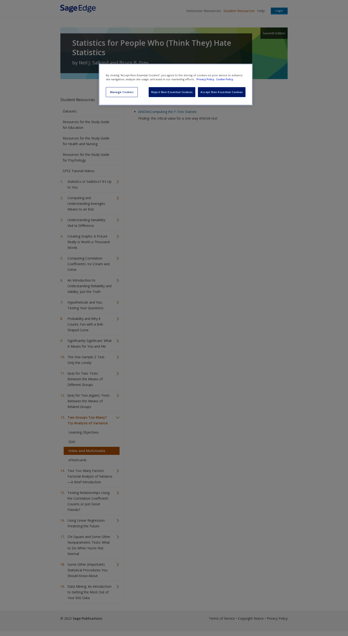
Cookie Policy (224, 79)
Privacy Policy (205, 79)
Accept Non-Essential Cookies (222, 92)
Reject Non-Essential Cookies (172, 92)
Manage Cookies (122, 92)
